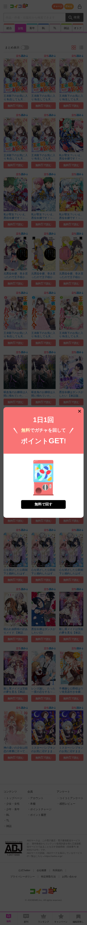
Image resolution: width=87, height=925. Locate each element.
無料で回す (43, 504)
